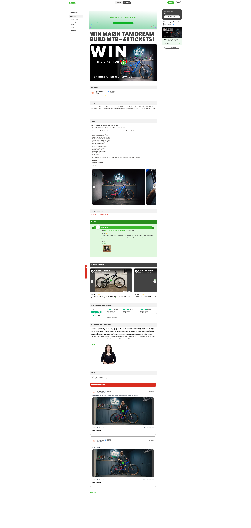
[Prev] (92, 281)
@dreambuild (101, 91)
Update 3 (151, 391)
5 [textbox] (100, 96)
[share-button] (92, 377)
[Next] (154, 281)
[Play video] (123, 411)
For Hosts (118, 2)
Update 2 (151, 440)
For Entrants (127, 2)
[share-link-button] (105, 377)
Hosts (72, 27)
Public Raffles (74, 19)
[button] (123, 395)
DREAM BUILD (99, 93)
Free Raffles (74, 24)
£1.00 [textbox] (166, 13)
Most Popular (74, 22)
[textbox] (123, 87)
